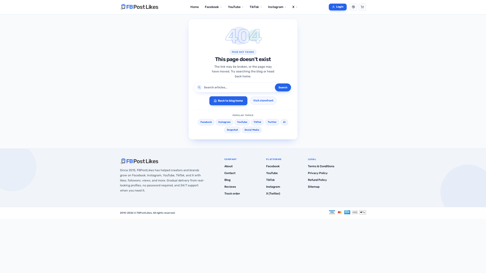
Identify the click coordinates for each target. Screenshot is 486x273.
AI (284, 122)
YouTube (242, 122)
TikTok (257, 122)
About (228, 166)
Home (194, 7)
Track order (232, 193)
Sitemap (314, 186)
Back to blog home (230, 100)
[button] (213, 7)
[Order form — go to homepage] (362, 7)
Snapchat (232, 129)
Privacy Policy (318, 173)
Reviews (230, 186)
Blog (227, 180)
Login (339, 6)
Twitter (272, 122)
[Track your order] (353, 7)
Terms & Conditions (321, 166)
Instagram (224, 122)
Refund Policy (317, 180)
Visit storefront (263, 100)
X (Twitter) (273, 193)
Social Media (252, 129)
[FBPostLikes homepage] (139, 7)
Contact (229, 173)
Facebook (206, 122)
